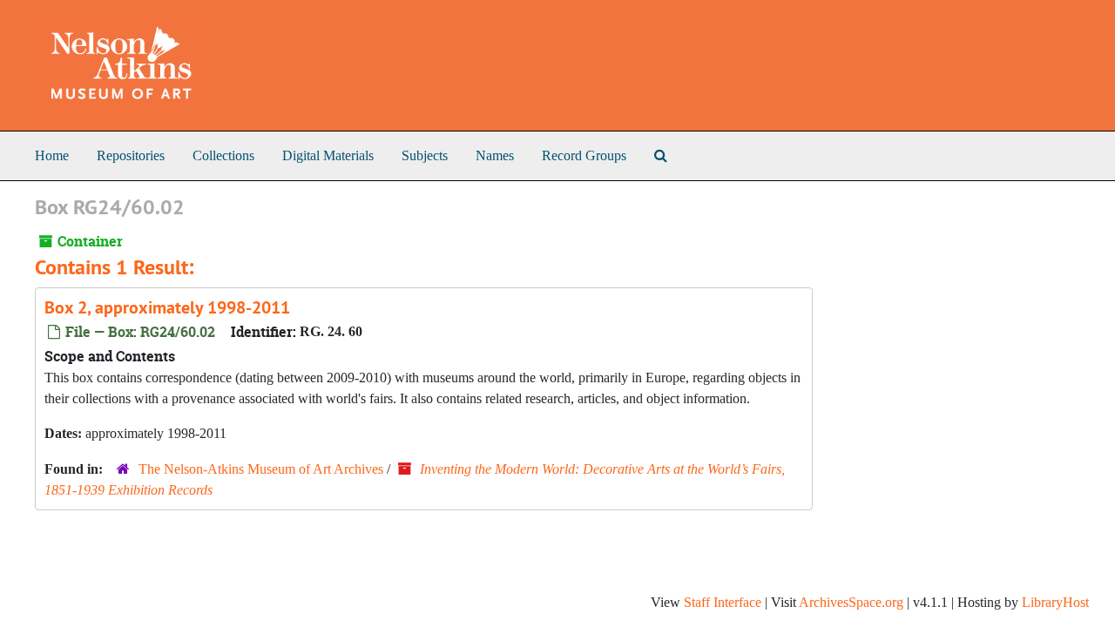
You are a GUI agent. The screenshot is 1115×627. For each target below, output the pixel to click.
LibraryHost (1055, 602)
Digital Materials (328, 155)
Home (52, 155)
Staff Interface (722, 602)
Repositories (131, 155)
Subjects (425, 155)
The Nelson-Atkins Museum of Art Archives (261, 469)
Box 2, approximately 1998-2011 (167, 307)
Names (495, 155)
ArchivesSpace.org (851, 602)
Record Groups (584, 155)
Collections (223, 155)
